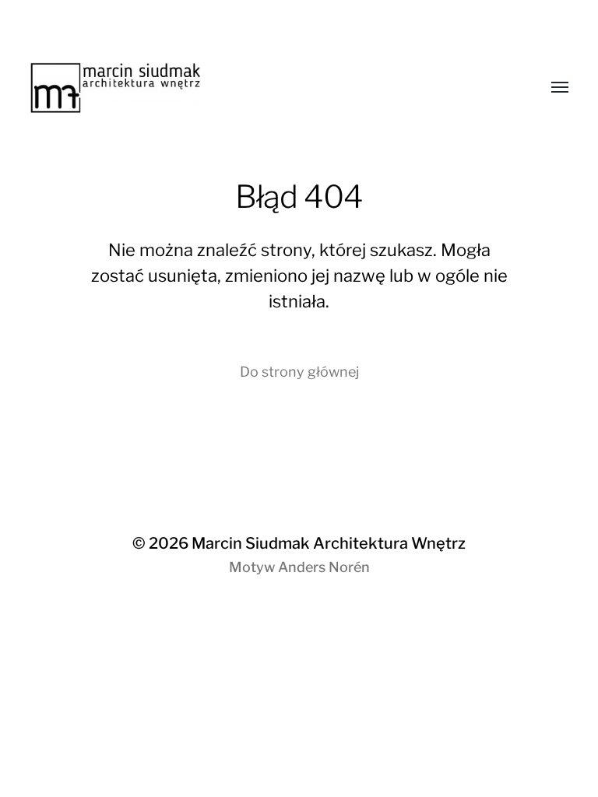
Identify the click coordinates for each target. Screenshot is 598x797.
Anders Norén (324, 567)
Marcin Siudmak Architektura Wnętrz (329, 543)
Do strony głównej (299, 371)
